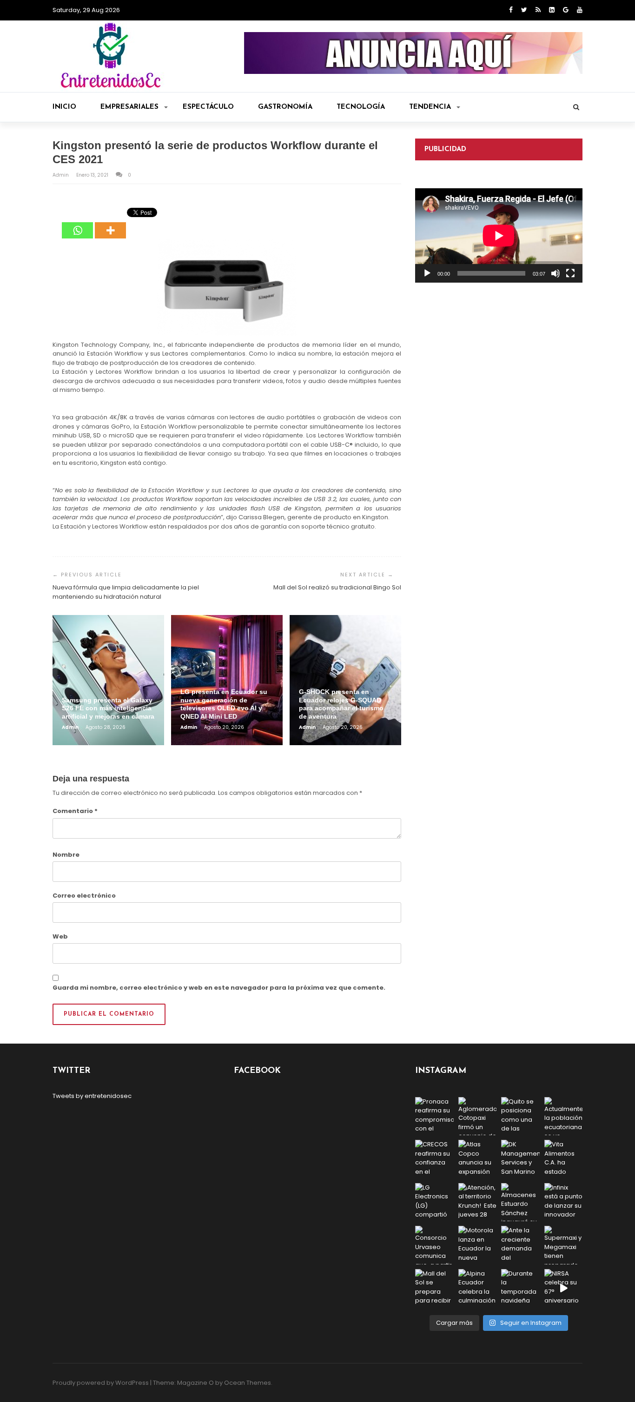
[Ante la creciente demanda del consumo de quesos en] (520, 1245)
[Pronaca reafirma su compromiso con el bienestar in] (434, 1116)
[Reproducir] (427, 273)
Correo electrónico (84, 895)
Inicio (64, 107)
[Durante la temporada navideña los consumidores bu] (520, 1288)
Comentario (75, 811)
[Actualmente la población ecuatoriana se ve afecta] (563, 1116)
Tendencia (430, 107)
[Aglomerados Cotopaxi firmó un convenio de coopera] (477, 1116)
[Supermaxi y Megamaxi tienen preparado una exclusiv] (563, 1245)
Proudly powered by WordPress (101, 1382)
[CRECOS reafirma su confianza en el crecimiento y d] (434, 1159)
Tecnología (361, 107)
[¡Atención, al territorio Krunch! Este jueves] (477, 1202)
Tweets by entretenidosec (92, 1095)
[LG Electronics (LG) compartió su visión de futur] (434, 1202)
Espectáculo (208, 107)
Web (60, 936)
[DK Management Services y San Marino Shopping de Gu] (520, 1159)
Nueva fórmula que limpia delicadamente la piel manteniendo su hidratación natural (126, 592)
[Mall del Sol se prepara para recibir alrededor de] (434, 1288)
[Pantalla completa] (570, 273)
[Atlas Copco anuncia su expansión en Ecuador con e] (477, 1159)
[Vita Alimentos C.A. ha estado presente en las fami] (563, 1159)
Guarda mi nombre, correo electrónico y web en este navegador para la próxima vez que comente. (219, 987)
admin (61, 175)
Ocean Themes (247, 1382)
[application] (498, 235)
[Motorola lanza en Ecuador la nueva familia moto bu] (477, 1245)
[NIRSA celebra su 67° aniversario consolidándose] (563, 1288)
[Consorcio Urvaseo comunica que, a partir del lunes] (434, 1245)
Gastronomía (285, 107)
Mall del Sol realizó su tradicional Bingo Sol (337, 587)
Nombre (66, 854)
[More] (110, 223)
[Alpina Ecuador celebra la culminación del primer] (477, 1288)
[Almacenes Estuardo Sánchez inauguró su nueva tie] (520, 1202)
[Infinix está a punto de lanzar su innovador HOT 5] (563, 1202)
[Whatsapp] (77, 223)
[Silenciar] (555, 273)
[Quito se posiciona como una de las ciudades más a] (520, 1116)
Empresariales (129, 107)
